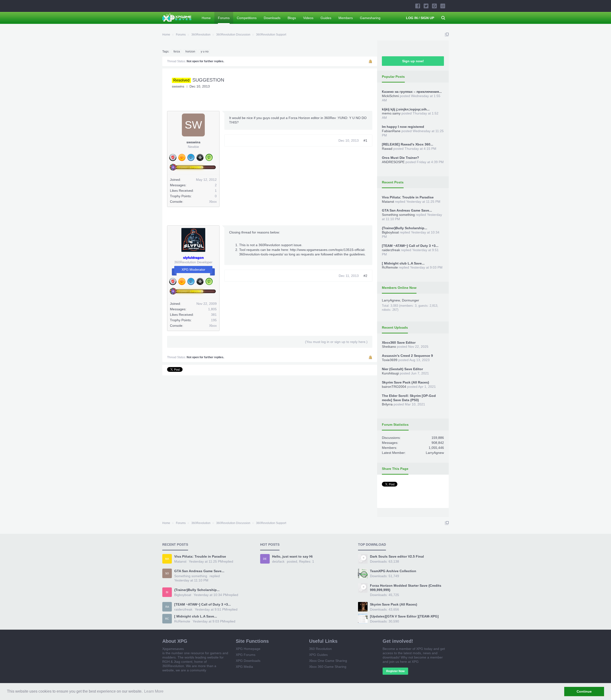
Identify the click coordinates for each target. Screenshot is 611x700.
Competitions (247, 18)
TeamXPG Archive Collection (393, 571)
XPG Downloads (248, 661)
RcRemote (390, 267)
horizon (190, 51)
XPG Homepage (248, 649)
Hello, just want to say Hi (292, 556)
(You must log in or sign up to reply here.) (336, 342)
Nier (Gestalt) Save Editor (402, 369)
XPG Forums (245, 655)
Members (345, 18)
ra (167, 606)
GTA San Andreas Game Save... (407, 210)
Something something (398, 215)
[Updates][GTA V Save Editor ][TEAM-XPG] (404, 616)
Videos (308, 18)
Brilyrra (387, 404)
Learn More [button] (153, 691)
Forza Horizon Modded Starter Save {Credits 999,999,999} (405, 588)
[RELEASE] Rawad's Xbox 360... (407, 144)
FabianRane (391, 131)
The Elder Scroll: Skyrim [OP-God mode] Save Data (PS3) (409, 398)
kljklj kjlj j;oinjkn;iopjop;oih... (406, 109)
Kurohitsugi (390, 373)
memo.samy (391, 113)
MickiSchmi (390, 96)
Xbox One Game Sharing (328, 661)
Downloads (272, 18)
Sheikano (389, 346)
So (167, 573)
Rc (167, 618)
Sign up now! (413, 61)
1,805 (212, 309)
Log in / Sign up (420, 18)
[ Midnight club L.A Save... (403, 263)
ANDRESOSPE (393, 162)
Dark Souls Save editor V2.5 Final (397, 556)
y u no (205, 51)
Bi (167, 592)
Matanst (388, 201)
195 (214, 320)
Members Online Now (399, 288)
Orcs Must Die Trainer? (400, 158)
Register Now (395, 671)
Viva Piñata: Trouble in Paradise (408, 197)
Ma (167, 558)
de (265, 558)
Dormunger (410, 300)
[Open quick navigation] (446, 34)
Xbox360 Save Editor (399, 342)
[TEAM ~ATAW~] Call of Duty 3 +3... (410, 246)
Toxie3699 (389, 360)
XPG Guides (318, 655)
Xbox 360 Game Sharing (327, 667)
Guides (326, 18)
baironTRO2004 (394, 387)
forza (177, 51)
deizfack (278, 561)
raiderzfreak (391, 250)
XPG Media (244, 667)
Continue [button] (584, 691)
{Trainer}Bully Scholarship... (404, 228)
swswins (178, 86)
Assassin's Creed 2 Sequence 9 (407, 356)
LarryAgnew (391, 300)
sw (193, 125)
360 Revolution (320, 649)
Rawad (387, 148)
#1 (365, 140)
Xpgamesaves (173, 649)
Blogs (292, 18)
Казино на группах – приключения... (412, 91)
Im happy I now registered (403, 127)
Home (206, 18)
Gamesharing (370, 18)
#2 (365, 276)
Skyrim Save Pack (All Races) (405, 382)
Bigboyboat (390, 232)
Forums (224, 18)
